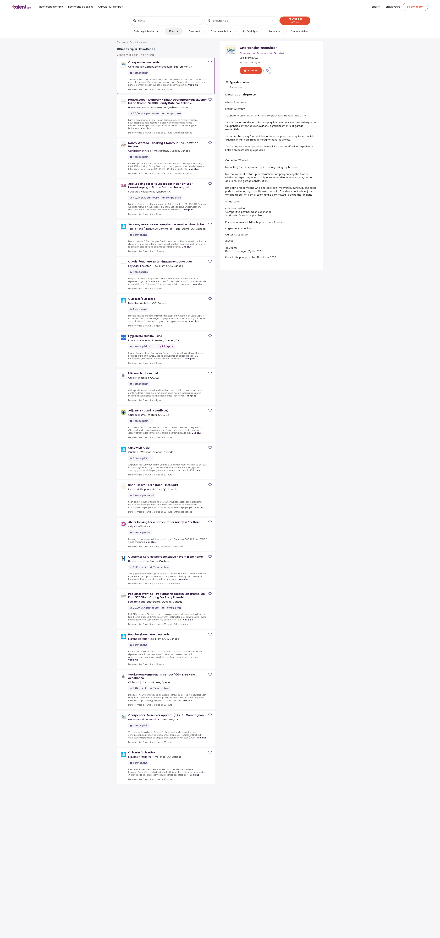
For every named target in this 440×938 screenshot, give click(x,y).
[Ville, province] (238, 21)
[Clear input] (272, 21)
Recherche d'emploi (127, 42)
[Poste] (166, 21)
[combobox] (169, 21)
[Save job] (210, 62)
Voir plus (193, 84)
